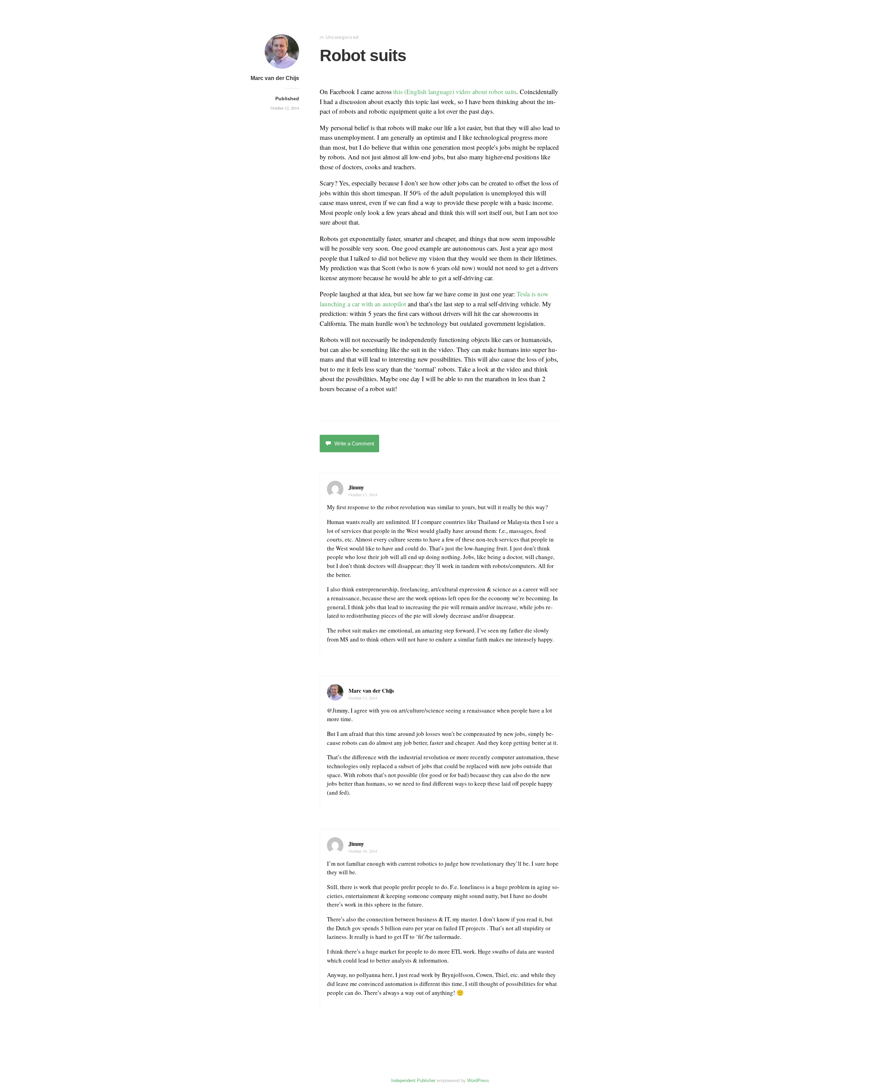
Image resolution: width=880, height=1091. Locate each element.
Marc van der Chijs (275, 78)
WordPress (478, 1080)
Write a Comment (354, 443)
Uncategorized (342, 37)
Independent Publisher (413, 1080)
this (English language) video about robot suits (454, 91)
